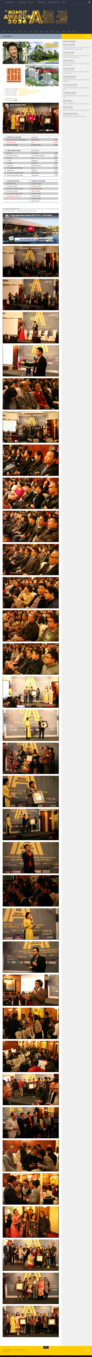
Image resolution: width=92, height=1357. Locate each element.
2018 (36, 31)
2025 (74, 31)
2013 (9, 31)
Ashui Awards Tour (54, 2)
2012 (4, 31)
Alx (9, 1352)
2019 (41, 31)
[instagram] (88, 36)
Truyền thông (40, 2)
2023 (63, 31)
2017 (31, 31)
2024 (68, 31)
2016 (25, 31)
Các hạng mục (22, 2)
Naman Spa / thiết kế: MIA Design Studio (29, 91)
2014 (14, 31)
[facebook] (85, 36)
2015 (20, 31)
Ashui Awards (10, 2)
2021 (52, 31)
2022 (58, 31)
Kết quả (31, 2)
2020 (47, 31)
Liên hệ (64, 2)
